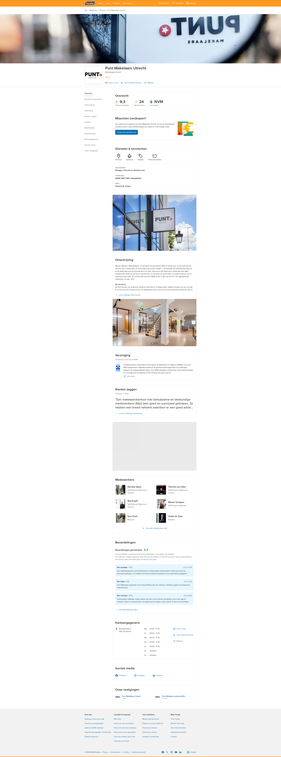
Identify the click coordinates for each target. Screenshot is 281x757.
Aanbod (88, 122)
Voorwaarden (115, 752)
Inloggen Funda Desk (150, 737)
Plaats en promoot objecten (152, 723)
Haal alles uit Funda (121, 741)
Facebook (122, 675)
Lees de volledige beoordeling (130, 413)
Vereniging (89, 111)
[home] (86, 10)
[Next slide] (193, 322)
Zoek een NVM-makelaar (94, 728)
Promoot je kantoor (149, 728)
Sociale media (90, 145)
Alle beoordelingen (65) (128, 610)
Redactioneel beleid (178, 732)
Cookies (126, 752)
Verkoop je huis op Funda (94, 719)
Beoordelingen (90, 133)
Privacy (105, 752)
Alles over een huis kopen (124, 723)
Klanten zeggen (91, 116)
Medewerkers (90, 128)
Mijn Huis (117, 719)
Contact (174, 737)
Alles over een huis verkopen (125, 728)
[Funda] (90, 3)
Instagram (141, 675)
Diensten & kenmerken (93, 99)
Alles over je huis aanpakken (125, 732)
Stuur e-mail (113, 83)
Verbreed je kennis (149, 732)
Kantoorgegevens (91, 139)
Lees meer (131, 376)
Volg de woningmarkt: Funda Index (98, 732)
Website (150, 83)
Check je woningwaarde (94, 723)
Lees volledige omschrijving (129, 295)
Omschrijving (90, 105)
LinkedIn (159, 675)
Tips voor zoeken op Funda (124, 737)
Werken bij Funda (177, 723)
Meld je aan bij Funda (150, 719)
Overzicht (88, 93)
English (193, 752)
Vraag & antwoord (91, 737)
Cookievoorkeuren (138, 752)
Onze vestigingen (91, 151)
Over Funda (175, 719)
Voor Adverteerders (178, 728)
